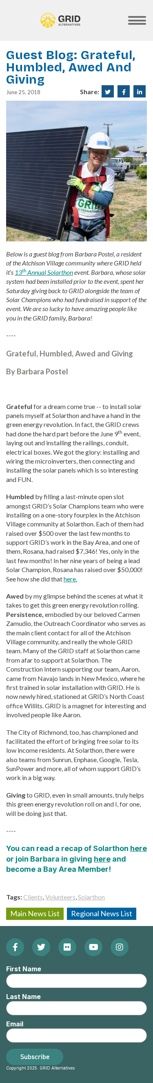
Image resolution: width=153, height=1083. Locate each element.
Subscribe (34, 1056)
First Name (23, 969)
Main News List (35, 913)
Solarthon (91, 897)
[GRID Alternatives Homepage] (60, 20)
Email (14, 1024)
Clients (33, 897)
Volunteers (60, 897)
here (138, 848)
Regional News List (101, 913)
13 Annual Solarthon (44, 272)
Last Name (23, 996)
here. (70, 579)
